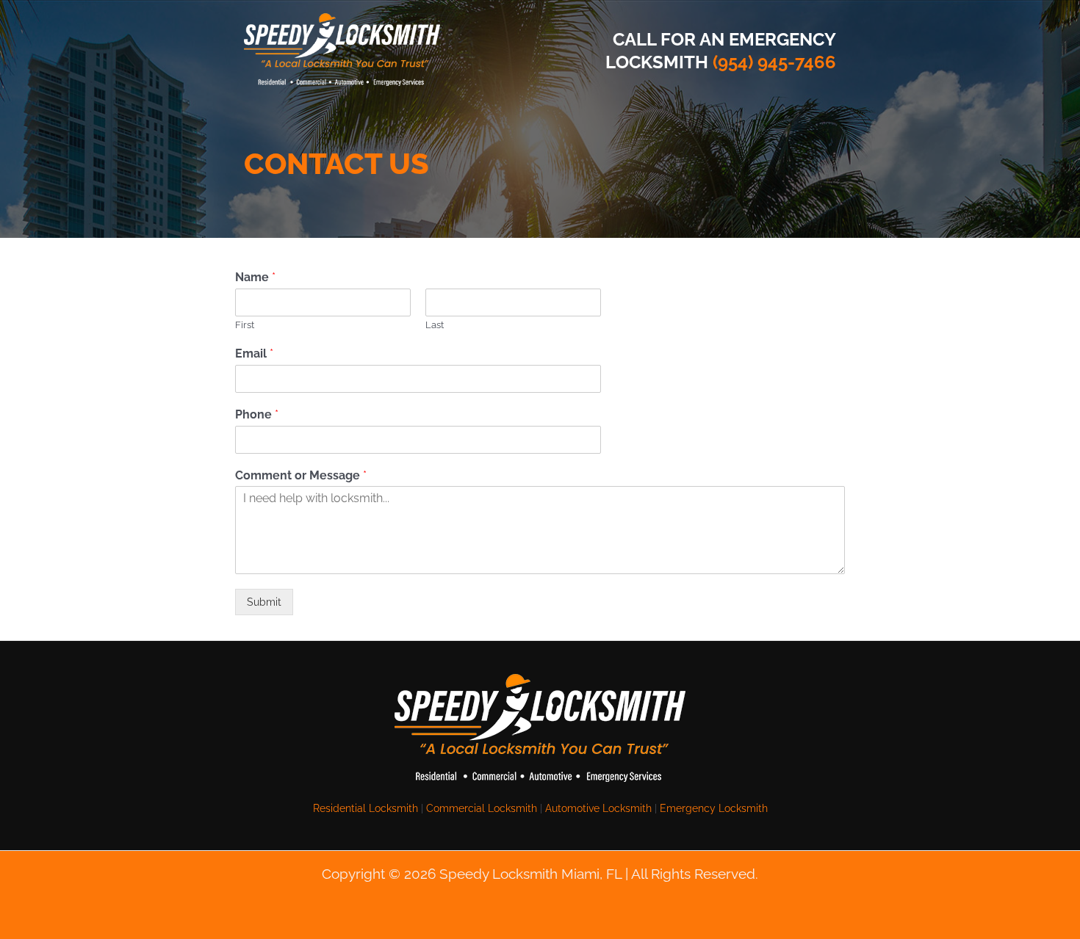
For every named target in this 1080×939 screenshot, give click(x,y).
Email (254, 353)
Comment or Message (301, 475)
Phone (256, 414)
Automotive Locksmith (598, 808)
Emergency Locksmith (714, 808)
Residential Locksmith (365, 808)
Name (255, 277)
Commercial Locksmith (481, 808)
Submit (264, 602)
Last (434, 324)
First (244, 324)
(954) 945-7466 (774, 62)
